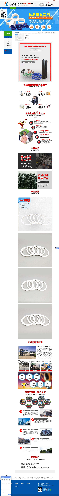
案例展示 (22, 483)
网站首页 (42, 32)
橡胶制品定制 (50, 32)
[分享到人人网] (49, 490)
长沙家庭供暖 (37, 478)
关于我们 (16, 483)
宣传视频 (16, 486)
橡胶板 (8, 43)
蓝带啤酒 (23, 477)
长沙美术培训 (43, 477)
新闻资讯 (11, 483)
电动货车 (52, 477)
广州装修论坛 (46, 478)
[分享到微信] (50, 490)
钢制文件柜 (27, 477)
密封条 (8, 41)
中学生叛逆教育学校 (26, 478)
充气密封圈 (8, 45)
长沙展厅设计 (48, 477)
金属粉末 (15, 477)
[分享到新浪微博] (46, 490)
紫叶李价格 (31, 477)
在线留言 (28, 483)
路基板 (35, 477)
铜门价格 (38, 477)
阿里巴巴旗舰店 (51, 478)
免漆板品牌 (41, 478)
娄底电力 (11, 477)
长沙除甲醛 (19, 477)
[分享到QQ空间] (45, 490)
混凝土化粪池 (14, 478)
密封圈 (8, 39)
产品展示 (46, 32)
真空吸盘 (8, 47)
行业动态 (10, 486)
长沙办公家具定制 (20, 478)
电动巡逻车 (32, 478)
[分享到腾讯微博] (48, 490)
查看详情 (54, 32)
